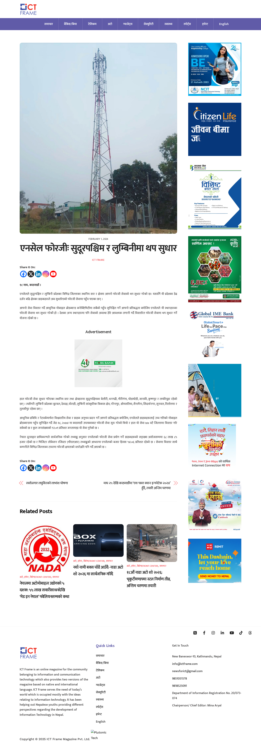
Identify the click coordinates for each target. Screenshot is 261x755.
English (224, 24)
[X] (31, 274)
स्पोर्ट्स (187, 24)
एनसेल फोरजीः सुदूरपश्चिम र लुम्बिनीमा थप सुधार (98, 248)
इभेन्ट (205, 24)
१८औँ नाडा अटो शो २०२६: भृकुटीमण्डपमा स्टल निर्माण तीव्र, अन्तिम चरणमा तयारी (149, 579)
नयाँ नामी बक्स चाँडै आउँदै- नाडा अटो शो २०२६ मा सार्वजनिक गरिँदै (98, 570)
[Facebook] (23, 274)
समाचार (48, 24)
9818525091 (179, 685)
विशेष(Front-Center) (40, 577)
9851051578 (179, 678)
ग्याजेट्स (127, 24)
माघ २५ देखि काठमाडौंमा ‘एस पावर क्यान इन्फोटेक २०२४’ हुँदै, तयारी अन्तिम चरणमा (137, 486)
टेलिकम (92, 24)
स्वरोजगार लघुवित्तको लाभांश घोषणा (47, 483)
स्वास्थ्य (168, 24)
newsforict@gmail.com (187, 671)
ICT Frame (98, 260)
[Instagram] (45, 274)
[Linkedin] (38, 274)
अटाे (110, 24)
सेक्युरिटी (148, 24)
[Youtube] (53, 274)
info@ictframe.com (185, 664)
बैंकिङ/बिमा (70, 24)
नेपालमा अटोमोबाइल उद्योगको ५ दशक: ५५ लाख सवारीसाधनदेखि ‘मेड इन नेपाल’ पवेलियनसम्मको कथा (44, 590)
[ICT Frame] (28, 17)
